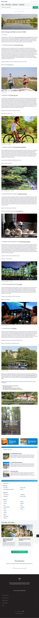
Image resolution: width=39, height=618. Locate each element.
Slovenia (5, 518)
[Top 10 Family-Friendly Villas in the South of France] (9, 535)
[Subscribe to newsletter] (25, 567)
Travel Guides (21, 4)
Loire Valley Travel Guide (7, 387)
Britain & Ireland (6, 507)
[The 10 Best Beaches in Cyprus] (19, 456)
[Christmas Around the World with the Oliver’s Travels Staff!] (10, 441)
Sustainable (22, 494)
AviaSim (20, 284)
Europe (19, 11)
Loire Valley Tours (10, 64)
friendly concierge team (31, 375)
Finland (5, 512)
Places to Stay (8, 4)
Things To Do (6, 494)
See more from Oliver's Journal (18, 552)
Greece (21, 501)
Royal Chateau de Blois (25, 241)
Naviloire (14, 328)
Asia (21, 505)
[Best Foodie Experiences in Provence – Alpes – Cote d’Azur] (29, 441)
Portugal (21, 503)
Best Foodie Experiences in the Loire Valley (10, 385)
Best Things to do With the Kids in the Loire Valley (11, 388)
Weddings (5, 496)
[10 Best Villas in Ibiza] (19, 473)
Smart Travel (15, 4)
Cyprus (5, 510)
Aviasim (8, 299)
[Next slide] (37, 536)
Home (16, 11)
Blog (3, 4)
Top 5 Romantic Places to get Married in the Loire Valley (13, 389)
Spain (5, 509)
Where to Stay (22, 487)
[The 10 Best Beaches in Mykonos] (19, 464)
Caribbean (22, 507)
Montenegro (6, 516)
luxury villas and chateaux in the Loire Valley (22, 37)
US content (6, 487)
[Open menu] (37, 1)
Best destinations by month (8, 489)
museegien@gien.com (19, 211)
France (23, 11)
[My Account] (35, 1)
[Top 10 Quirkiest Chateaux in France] (25, 535)
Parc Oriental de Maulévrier (19, 147)
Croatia (21, 509)
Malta (5, 514)
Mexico (21, 489)
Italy (4, 505)
